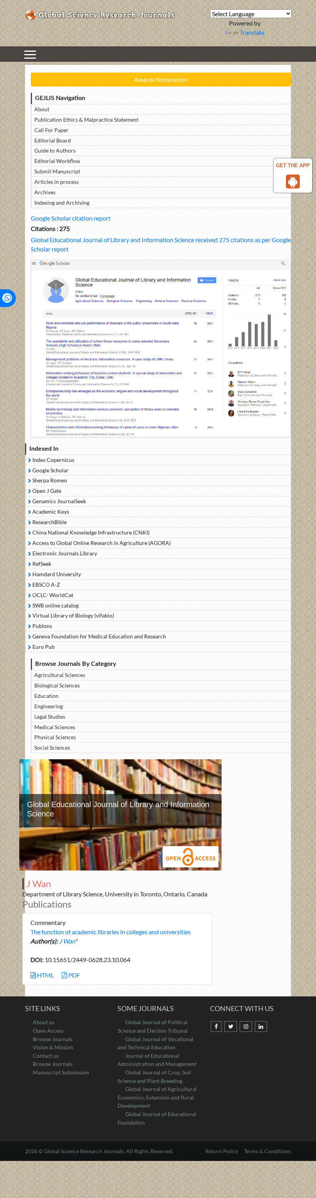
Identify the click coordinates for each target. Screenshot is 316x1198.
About (41, 109)
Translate (252, 32)
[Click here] (161, 348)
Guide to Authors (55, 150)
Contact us (46, 1055)
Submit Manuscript (57, 171)
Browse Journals (52, 1039)
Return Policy (222, 1151)
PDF (73, 975)
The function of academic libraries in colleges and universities (110, 931)
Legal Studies (49, 716)
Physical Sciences (55, 737)
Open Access (48, 1030)
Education (46, 695)
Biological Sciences (57, 685)
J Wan (67, 941)
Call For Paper (51, 130)
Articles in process (56, 181)
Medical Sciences (54, 727)
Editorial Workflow (57, 161)
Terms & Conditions (267, 1151)
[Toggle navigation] (30, 54)
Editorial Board (52, 140)
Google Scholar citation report (71, 218)
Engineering (48, 706)
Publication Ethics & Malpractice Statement (86, 119)
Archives (44, 192)
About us (43, 1022)
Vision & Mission (53, 1047)
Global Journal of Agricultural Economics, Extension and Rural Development (157, 1097)
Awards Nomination (161, 79)
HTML (45, 975)
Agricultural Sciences (59, 675)
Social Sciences (52, 747)
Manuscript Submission (61, 1072)
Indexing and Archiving (61, 202)
